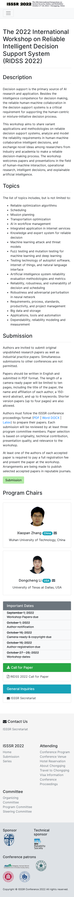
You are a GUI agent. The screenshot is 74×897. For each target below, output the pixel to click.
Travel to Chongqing (54, 770)
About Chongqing (52, 766)
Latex (7, 422)
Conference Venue (53, 756)
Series (7, 761)
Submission (13, 480)
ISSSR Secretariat (23, 698)
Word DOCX (50, 418)
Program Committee (17, 807)
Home (7, 752)
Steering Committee (17, 811)
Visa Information (51, 775)
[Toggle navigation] (8, 13)
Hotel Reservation (52, 761)
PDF (36, 418)
